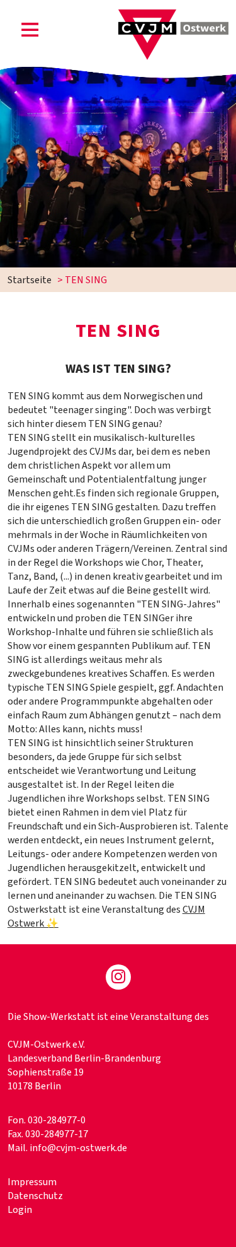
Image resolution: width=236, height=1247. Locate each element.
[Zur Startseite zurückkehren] (173, 16)
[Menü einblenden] (30, 32)
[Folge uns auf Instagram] (118, 977)
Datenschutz (35, 1196)
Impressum (32, 1182)
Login (20, 1210)
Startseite (30, 280)
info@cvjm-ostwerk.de (78, 1148)
